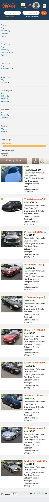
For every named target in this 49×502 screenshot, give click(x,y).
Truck (3, 55)
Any (2, 28)
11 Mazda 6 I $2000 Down (36, 330)
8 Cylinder (5, 99)
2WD (3, 82)
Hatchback (5, 52)
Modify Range (8, 151)
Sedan (3, 50)
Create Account (9, 16)
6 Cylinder (5, 101)
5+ (2, 131)
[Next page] (46, 493)
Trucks (3, 36)
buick (26, 166)
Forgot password (32, 16)
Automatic (5, 69)
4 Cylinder (5, 96)
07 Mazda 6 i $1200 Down (36, 395)
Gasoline (4, 118)
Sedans (4, 30)
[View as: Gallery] (42, 161)
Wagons (4, 33)
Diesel (3, 115)
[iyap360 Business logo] (9, 6)
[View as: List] (35, 161)
